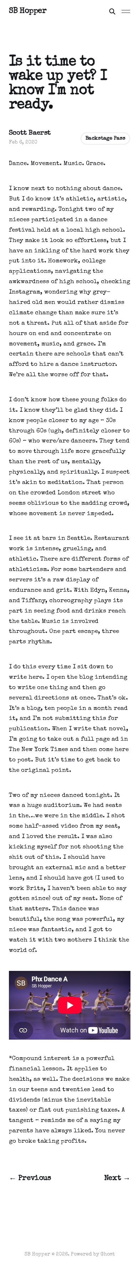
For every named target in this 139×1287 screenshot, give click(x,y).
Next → (117, 1178)
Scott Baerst (30, 133)
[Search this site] (112, 11)
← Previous (30, 1178)
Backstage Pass (105, 138)
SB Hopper (28, 11)
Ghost (108, 1254)
